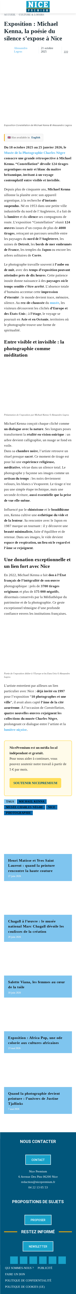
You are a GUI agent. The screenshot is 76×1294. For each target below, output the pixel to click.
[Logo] (38, 6)
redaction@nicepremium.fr (38, 1182)
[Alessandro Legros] (8, 50)
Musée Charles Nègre (24, 807)
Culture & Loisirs (31, 14)
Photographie (18, 812)
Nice (51, 807)
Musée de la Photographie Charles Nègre (34, 153)
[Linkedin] (68, 60)
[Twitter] (24, 1260)
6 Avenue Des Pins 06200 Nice (38, 1176)
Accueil (10, 14)
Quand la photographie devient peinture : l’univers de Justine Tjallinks (34, 1098)
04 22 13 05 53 (38, 1187)
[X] (49, 60)
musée (54, 303)
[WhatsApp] (59, 60)
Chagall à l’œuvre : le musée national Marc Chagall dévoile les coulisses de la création (36, 926)
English (35, 137)
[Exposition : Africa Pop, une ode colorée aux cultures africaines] (38, 1016)
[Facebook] (40, 60)
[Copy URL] (31, 60)
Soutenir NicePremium (35, 783)
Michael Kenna (32, 801)
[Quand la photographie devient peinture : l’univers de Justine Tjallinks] (38, 1072)
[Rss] (62, 1260)
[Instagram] (33, 1260)
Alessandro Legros (20, 50)
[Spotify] (52, 1260)
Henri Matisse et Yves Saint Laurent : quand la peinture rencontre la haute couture (31, 865)
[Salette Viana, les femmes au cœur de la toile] (38, 961)
